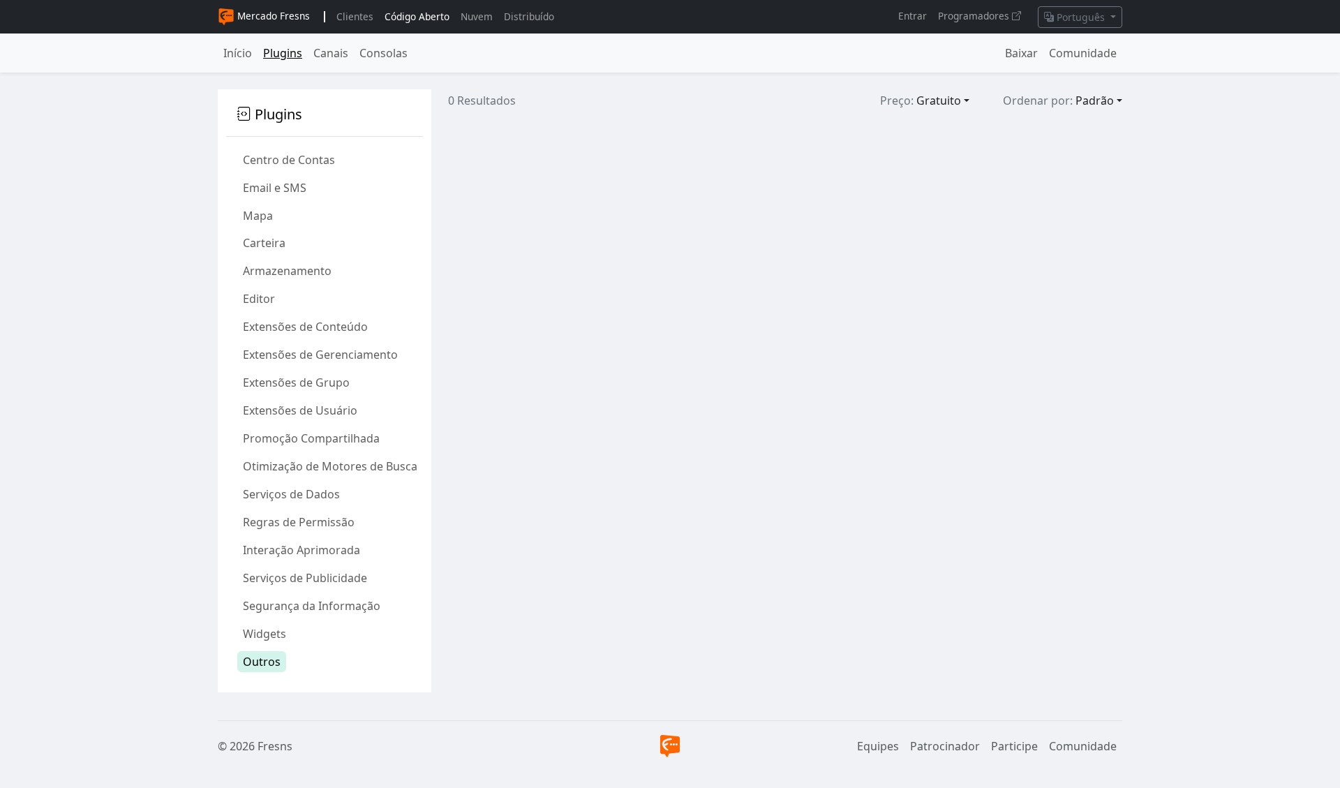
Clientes (354, 16)
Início (237, 53)
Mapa (258, 215)
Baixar (1021, 53)
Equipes (878, 746)
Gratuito (938, 100)
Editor (259, 298)
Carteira (264, 243)
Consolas (383, 53)
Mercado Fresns (272, 15)
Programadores (975, 15)
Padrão (1094, 100)
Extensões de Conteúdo (305, 326)
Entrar (912, 15)
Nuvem (477, 16)
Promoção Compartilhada (311, 438)
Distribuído (529, 16)
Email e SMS (274, 187)
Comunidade (1083, 53)
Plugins (282, 53)
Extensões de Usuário (300, 410)
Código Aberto (417, 16)
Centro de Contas (289, 160)
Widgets (264, 633)
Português (1081, 17)
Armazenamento (287, 270)
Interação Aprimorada (301, 550)
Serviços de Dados (291, 494)
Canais (330, 53)
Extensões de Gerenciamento (320, 354)
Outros (262, 661)
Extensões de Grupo (296, 382)
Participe (1014, 746)
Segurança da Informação (311, 606)
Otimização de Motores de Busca (330, 466)
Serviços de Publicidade (305, 578)
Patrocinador (945, 746)
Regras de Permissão (299, 522)
